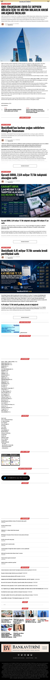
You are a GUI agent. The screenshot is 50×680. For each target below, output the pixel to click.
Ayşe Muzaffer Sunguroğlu (7, 388)
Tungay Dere (4, 409)
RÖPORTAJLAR (4, 375)
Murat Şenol (3, 400)
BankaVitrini (10, 24)
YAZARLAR (3, 382)
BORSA (2, 367)
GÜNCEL (3, 372)
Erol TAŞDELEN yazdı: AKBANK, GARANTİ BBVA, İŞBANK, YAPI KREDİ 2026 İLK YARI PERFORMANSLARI (22, 588)
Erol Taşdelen (4, 394)
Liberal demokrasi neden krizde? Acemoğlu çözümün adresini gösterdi (16, 570)
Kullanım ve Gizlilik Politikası (19, 658)
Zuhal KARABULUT (5, 412)
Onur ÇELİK (3, 403)
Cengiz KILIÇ (4, 389)
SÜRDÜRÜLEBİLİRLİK (5, 379)
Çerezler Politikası (29, 658)
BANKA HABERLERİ (5, 364)
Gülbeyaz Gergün (5, 397)
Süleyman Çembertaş (5, 407)
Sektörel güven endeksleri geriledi (8, 562)
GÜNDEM (3, 373)
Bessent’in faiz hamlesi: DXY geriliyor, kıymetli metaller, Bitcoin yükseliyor (17, 582)
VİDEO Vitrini (4, 381)
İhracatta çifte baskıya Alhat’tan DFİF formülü (10, 576)
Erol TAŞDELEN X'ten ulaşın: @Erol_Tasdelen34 (17, 477)
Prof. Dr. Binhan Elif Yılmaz (7, 404)
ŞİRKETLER (3, 378)
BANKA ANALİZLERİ (5, 363)
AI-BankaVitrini (4, 383)
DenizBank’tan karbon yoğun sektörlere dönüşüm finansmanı (14, 591)
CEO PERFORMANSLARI (6, 369)
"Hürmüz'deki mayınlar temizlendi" (8, 557)
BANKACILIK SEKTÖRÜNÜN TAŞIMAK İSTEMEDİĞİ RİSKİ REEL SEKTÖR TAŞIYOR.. (18, 579)
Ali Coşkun (3, 385)
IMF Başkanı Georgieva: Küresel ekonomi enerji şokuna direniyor (15, 534)
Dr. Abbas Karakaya (5, 391)
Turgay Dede (4, 440)
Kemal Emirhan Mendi (6, 398)
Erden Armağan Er (5, 392)
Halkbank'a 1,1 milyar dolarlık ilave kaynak (10, 530)
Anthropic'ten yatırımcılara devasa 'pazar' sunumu (12, 553)
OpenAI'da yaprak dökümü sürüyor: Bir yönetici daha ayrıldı (13, 521)
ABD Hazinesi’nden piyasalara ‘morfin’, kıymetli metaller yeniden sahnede (17, 585)
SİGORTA (3, 376)
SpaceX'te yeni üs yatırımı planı (8, 544)
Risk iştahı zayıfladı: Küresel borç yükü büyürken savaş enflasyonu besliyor (17, 595)
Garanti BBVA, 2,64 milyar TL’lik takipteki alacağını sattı (12, 598)
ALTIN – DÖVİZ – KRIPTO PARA (7, 361)
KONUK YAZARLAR (5, 442)
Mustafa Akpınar (4, 401)
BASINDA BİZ (4, 366)
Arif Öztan (3, 386)
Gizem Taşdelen (4, 395)
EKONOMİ (3, 370)
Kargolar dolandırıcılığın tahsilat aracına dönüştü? (11, 573)
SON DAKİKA (25, 518)
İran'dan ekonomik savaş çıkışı (7, 539)
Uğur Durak (3, 410)
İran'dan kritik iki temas (6, 525)
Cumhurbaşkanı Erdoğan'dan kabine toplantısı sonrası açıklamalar (15, 548)
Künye (36, 658)
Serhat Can (3, 406)
